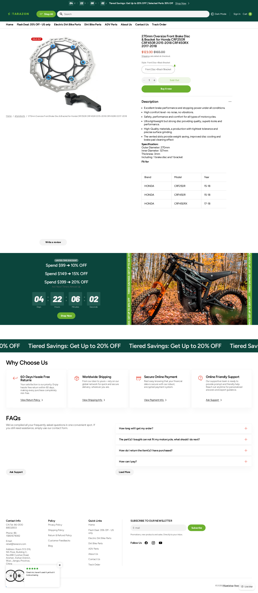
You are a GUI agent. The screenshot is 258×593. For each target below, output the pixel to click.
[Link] (36, 388)
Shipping (145, 56)
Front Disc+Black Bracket (158, 70)
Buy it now (166, 88)
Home (9, 116)
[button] (237, 14)
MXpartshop (228, 585)
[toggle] (230, 101)
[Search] (60, 14)
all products (20, 116)
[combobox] (136, 14)
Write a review (53, 242)
